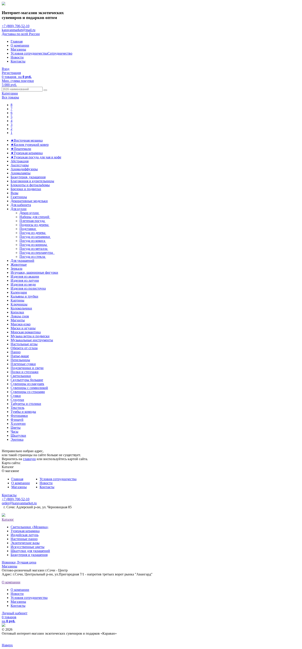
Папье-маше (20, 356)
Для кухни (19, 209)
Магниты (18, 320)
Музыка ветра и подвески (30, 336)
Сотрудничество (60, 53)
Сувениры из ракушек (27, 384)
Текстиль (17, 408)
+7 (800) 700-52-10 (15, 26)
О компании (20, 45)
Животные (19, 264)
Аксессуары (20, 165)
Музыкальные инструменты (32, 340)
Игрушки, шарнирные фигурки (34, 272)
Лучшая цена (26, 562)
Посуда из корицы (33, 245)
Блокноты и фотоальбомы (30, 185)
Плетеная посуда (32, 221)
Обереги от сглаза (24, 348)
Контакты (18, 61)
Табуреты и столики (26, 404)
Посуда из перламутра (37, 252)
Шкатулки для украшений (30, 551)
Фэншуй (17, 419)
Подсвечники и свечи (27, 368)
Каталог (8, 519)
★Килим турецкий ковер (30, 144)
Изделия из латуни (25, 280)
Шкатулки (18, 435)
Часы (14, 431)
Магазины (18, 49)
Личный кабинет (14, 613)
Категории (10, 93)
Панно (16, 352)
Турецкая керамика (25, 531)
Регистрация (11, 73)
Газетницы (19, 197)
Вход (5, 69)
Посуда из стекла (32, 256)
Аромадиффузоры (24, 169)
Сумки (16, 396)
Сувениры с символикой (29, 388)
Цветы (16, 427)
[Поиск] (45, 90)
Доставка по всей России (21, 34)
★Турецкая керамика (27, 153)
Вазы (14, 193)
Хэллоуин (18, 423)
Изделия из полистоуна (28, 288)
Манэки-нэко (21, 324)
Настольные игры (24, 344)
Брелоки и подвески (26, 189)
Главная (17, 41)
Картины (17, 300)
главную (29, 459)
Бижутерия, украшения (28, 177)
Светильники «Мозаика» (29, 527)
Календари (19, 292)
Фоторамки (19, 415)
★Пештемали (21, 149)
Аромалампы (21, 173)
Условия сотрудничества (29, 53)
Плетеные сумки (23, 364)
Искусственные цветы (27, 547)
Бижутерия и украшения (29, 555)
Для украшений (22, 260)
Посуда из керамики (35, 237)
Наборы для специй (34, 217)
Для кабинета (21, 205)
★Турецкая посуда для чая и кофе (36, 157)
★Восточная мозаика (27, 140)
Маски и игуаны (23, 328)
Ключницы (19, 304)
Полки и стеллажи (24, 372)
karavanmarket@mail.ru (18, 30)
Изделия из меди (23, 284)
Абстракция (20, 161)
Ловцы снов (20, 316)
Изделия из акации (25, 276)
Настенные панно (24, 539)
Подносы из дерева (34, 225)
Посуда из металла (33, 248)
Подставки (28, 229)
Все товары (10, 97)
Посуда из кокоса (32, 241)
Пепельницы (20, 360)
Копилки (17, 312)
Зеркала (16, 268)
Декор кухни (29, 213)
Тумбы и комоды (23, 412)
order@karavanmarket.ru (19, 503)
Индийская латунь (24, 535)
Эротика (17, 439)
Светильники (21, 376)
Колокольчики (21, 308)
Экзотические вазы (25, 543)
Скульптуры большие (27, 380)
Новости (17, 57)
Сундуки (17, 400)
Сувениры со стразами (28, 392)
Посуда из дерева (32, 233)
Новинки (9, 562)
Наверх (7, 645)
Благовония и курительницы (32, 181)
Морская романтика (26, 332)
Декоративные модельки (29, 201)
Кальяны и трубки (24, 296)
